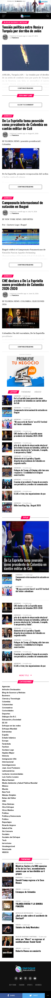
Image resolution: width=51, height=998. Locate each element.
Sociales (5, 834)
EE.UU (4, 723)
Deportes (6, 714)
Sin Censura (7, 831)
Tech (4, 840)
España (5, 735)
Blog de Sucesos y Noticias (13, 693)
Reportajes (7, 822)
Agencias (6, 687)
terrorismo (6, 843)
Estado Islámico (9, 738)
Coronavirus (7, 708)
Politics (5, 819)
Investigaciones (9, 765)
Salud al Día (7, 828)
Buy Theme (12, 985)
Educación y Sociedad (11, 720)
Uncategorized (8, 846)
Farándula (6, 744)
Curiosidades (8, 711)
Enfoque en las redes (11, 726)
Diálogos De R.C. (9, 717)
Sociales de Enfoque (11, 837)
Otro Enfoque (8, 807)
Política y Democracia (11, 816)
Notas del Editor (9, 798)
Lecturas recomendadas (12, 774)
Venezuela (6, 849)
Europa (5, 741)
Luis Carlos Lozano (10, 777)
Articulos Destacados (11, 690)
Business (6, 696)
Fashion (5, 747)
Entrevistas (7, 732)
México (5, 786)
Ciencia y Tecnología (11, 699)
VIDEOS (5, 852)
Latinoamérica (8, 771)
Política (5, 813)
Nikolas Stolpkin (9, 795)
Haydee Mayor (8, 753)
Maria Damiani (8, 780)
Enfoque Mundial (9, 729)
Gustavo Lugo (8, 750)
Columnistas (7, 705)
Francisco (15, 38)
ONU (4, 801)
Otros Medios (8, 810)
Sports (29, 985)
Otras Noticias (8, 804)
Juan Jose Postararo (11, 768)
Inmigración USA (9, 759)
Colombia (6, 702)
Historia (5, 756)
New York (6, 792)
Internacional (7, 762)
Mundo (5, 789)
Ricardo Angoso (9, 825)
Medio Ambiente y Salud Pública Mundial (19, 783)
